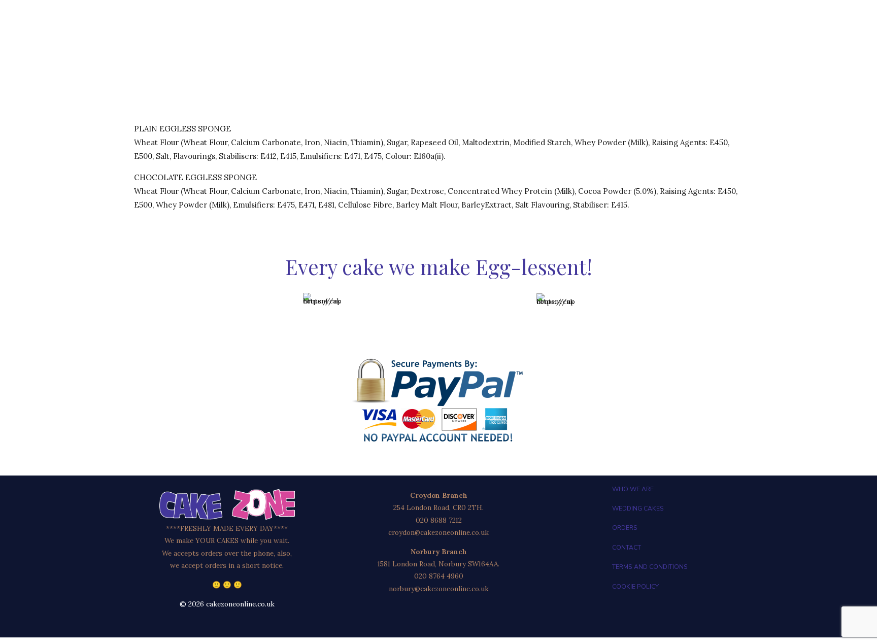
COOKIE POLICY (635, 587)
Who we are (633, 489)
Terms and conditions (650, 567)
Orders (624, 528)
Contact (626, 548)
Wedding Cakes (638, 508)
